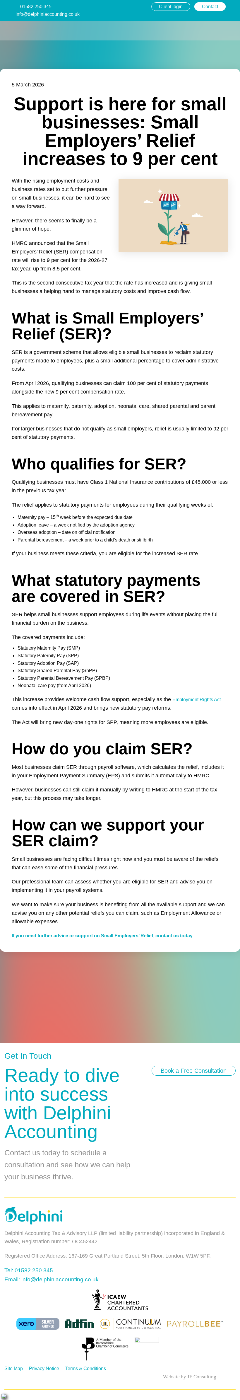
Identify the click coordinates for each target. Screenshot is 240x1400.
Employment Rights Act (196, 699)
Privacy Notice (44, 1368)
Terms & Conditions (85, 1368)
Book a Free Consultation (194, 1070)
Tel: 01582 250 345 (28, 1270)
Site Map (13, 1368)
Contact (210, 6)
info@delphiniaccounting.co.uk (48, 14)
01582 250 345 (36, 6)
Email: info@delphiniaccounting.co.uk (51, 1279)
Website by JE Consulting (189, 1376)
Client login (171, 6)
